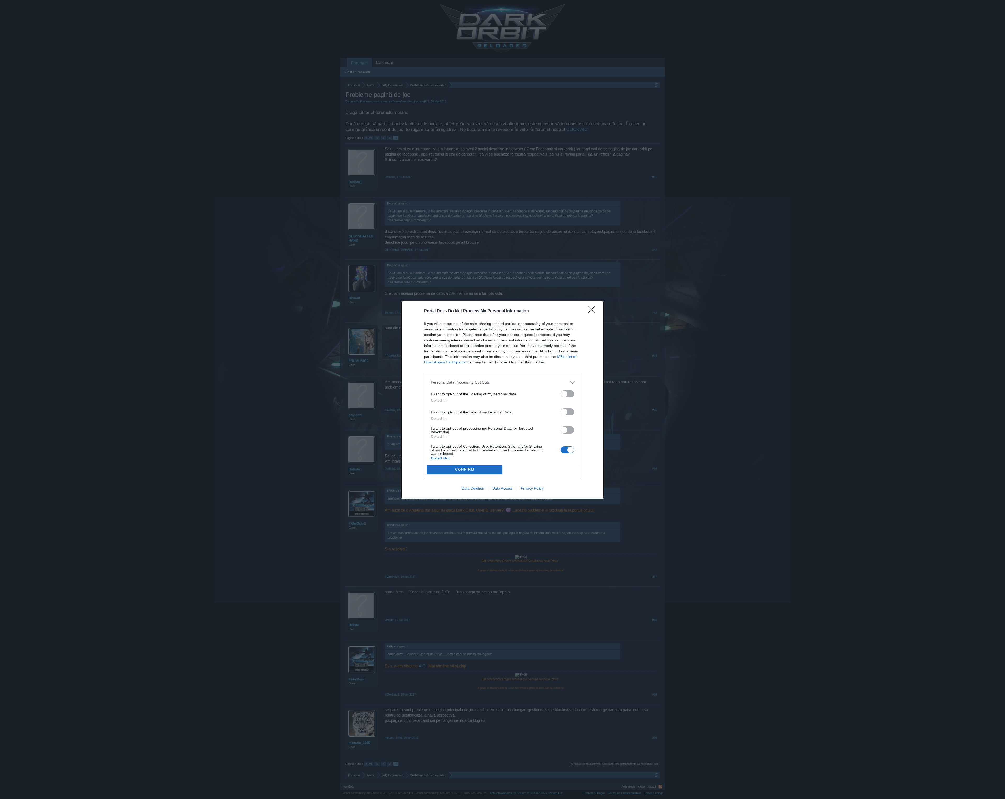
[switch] (567, 393)
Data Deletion (473, 488)
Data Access (502, 488)
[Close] (593, 311)
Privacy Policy (532, 488)
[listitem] (502, 382)
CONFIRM (464, 469)
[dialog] (502, 399)
